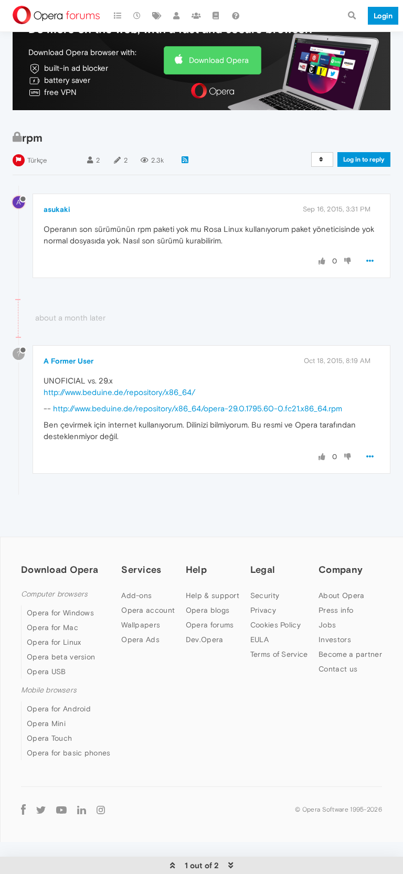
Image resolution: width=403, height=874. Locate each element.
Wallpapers (140, 625)
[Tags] (157, 15)
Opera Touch (49, 738)
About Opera (341, 595)
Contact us (338, 669)
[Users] (177, 15)
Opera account (148, 610)
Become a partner (350, 654)
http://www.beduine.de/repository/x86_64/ (119, 392)
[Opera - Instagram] (100, 809)
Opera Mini (46, 723)
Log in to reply (364, 159)
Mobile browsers (49, 690)
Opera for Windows (60, 613)
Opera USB (46, 671)
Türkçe (37, 160)
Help (196, 569)
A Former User (68, 361)
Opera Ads (140, 639)
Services (141, 569)
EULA (259, 639)
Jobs (327, 625)
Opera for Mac (52, 627)
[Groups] (196, 15)
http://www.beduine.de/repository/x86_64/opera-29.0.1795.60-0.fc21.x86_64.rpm (197, 408)
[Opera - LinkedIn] (81, 809)
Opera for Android (59, 709)
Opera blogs (207, 610)
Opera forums (210, 625)
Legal (262, 569)
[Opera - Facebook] (23, 809)
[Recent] (137, 15)
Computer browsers (54, 594)
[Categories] (118, 15)
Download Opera (219, 60)
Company (341, 569)
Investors (335, 639)
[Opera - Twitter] (41, 809)
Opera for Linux (54, 642)
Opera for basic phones (69, 753)
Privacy (263, 610)
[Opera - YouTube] (61, 809)
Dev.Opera (205, 639)
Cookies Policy (275, 625)
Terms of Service (279, 654)
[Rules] (216, 15)
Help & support (212, 595)
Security (264, 595)
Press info (336, 610)
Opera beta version (61, 657)
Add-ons (136, 595)
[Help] (236, 15)
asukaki (57, 209)
